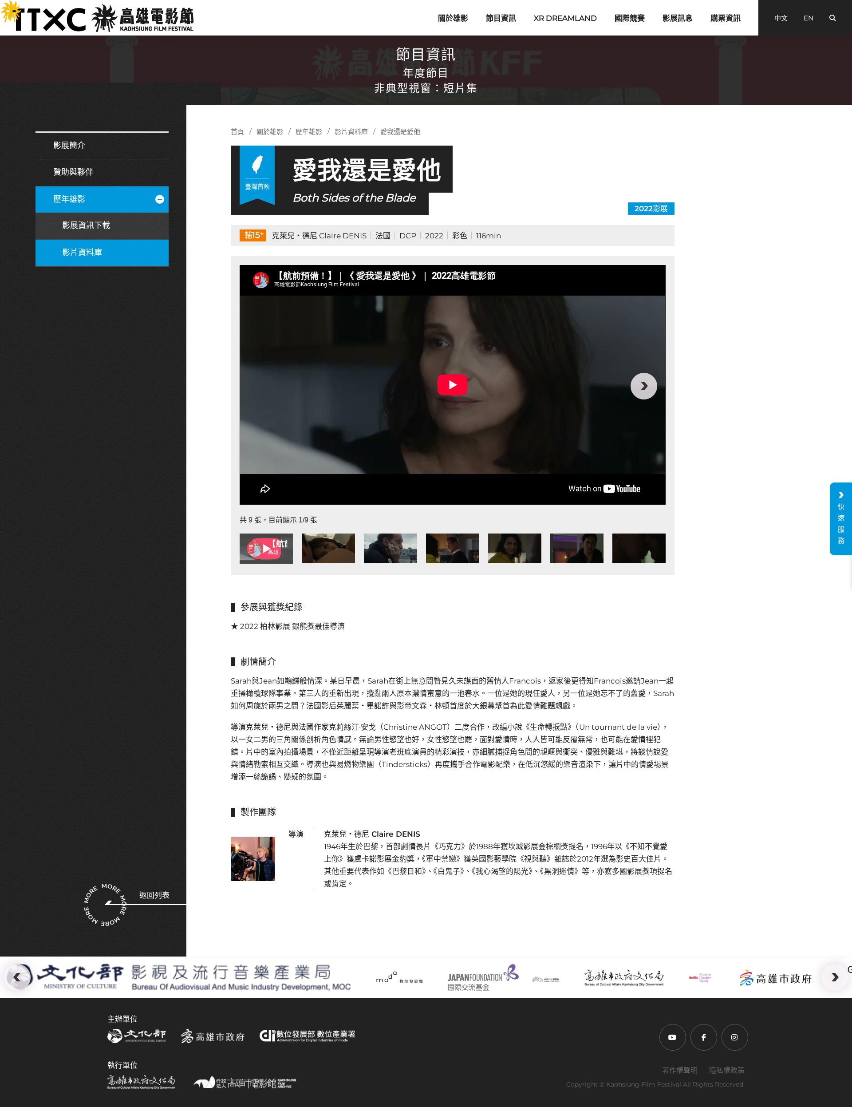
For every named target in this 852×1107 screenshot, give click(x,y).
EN (808, 18)
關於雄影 (453, 18)
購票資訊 (725, 18)
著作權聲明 (680, 1070)
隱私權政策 (727, 1070)
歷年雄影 (69, 199)
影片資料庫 (82, 252)
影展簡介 (69, 145)
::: (5, 6)
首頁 (237, 131)
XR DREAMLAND (565, 18)
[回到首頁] (102, 18)
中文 (781, 18)
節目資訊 (501, 18)
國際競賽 (630, 18)
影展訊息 (678, 18)
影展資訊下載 (86, 225)
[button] (261, 386)
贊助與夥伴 (73, 172)
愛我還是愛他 (400, 131)
